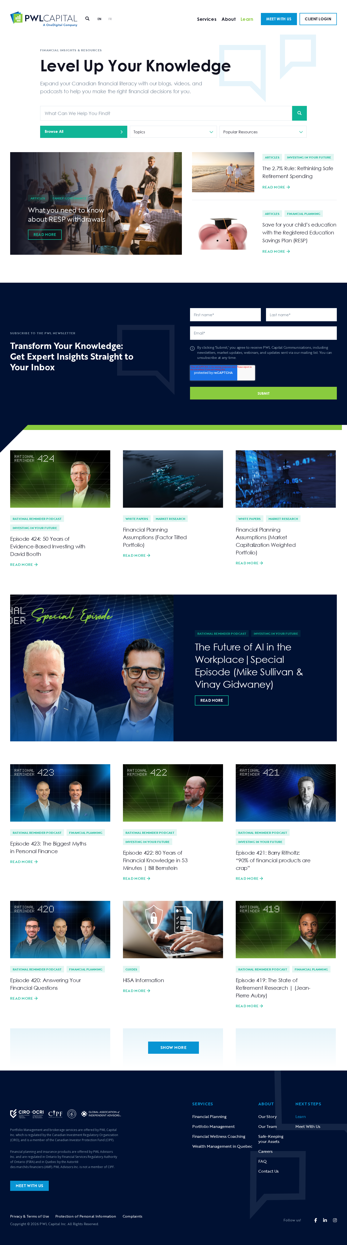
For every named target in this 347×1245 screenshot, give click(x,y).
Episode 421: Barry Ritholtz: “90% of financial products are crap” (273, 860)
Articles (37, 198)
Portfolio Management (213, 1126)
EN (100, 19)
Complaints (133, 1216)
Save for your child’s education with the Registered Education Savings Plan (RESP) (299, 232)
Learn (247, 19)
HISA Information (143, 980)
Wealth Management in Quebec (222, 1146)
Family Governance (69, 198)
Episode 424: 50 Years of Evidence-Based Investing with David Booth (47, 546)
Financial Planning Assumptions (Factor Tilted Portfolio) (155, 537)
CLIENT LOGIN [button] (318, 19)
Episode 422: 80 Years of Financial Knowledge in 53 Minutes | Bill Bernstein (155, 860)
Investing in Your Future (309, 157)
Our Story (267, 1116)
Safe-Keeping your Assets (270, 1138)
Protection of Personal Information (85, 1216)
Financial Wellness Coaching (218, 1136)
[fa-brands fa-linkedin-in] (325, 1220)
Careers (265, 1151)
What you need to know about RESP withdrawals (66, 214)
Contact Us (268, 1171)
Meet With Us (307, 1126)
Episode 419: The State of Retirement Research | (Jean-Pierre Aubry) (273, 988)
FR (110, 19)
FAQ (262, 1161)
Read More (45, 234)
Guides (131, 969)
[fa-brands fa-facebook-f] (315, 1220)
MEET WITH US (279, 19)
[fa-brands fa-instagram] (335, 1220)
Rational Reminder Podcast (37, 518)
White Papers (136, 518)
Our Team (267, 1126)
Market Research (170, 518)
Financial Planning (303, 213)
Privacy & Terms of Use (29, 1216)
